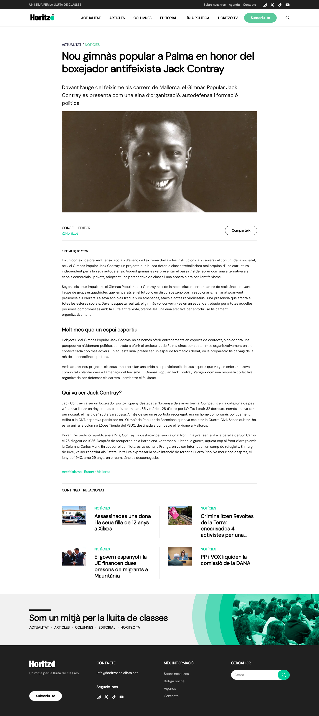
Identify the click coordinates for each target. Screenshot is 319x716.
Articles (117, 18)
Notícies (102, 508)
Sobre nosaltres (215, 5)
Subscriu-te (260, 17)
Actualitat (91, 18)
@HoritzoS (70, 233)
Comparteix (241, 230)
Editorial (168, 18)
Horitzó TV (228, 18)
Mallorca (103, 471)
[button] (287, 18)
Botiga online (174, 681)
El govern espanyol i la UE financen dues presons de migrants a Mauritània (121, 566)
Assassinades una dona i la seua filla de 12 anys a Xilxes (122, 522)
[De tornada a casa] (42, 18)
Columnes (142, 18)
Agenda (234, 5)
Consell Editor (76, 228)
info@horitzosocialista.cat (117, 673)
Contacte (249, 5)
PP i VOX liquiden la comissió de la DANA (225, 559)
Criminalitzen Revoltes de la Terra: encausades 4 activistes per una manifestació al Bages (227, 528)
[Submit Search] (284, 675)
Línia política (197, 18)
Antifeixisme (72, 471)
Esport (89, 471)
